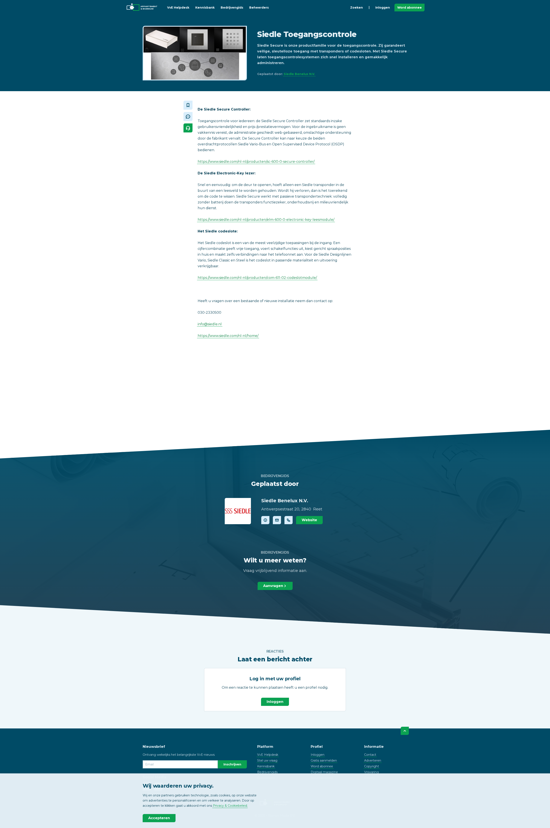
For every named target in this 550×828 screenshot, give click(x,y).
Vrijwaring (371, 772)
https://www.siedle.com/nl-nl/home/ (228, 336)
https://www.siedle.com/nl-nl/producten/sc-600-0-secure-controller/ (256, 162)
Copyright (371, 766)
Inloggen (382, 7)
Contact (370, 755)
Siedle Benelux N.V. (299, 74)
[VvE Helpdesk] (187, 127)
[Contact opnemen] (277, 520)
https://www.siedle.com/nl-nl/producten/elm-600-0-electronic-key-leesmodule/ (266, 220)
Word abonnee (409, 7)
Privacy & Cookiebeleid (230, 806)
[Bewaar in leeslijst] (187, 105)
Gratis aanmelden (324, 760)
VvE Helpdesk (178, 7)
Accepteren (159, 818)
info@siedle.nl (210, 324)
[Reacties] (187, 116)
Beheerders (259, 7)
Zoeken (356, 7)
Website (309, 520)
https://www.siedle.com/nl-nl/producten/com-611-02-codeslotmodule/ (257, 278)
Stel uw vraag (267, 760)
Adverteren (372, 760)
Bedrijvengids (232, 7)
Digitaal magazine (324, 772)
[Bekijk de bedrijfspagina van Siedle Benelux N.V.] (238, 511)
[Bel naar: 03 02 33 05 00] (288, 520)
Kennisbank (205, 7)
